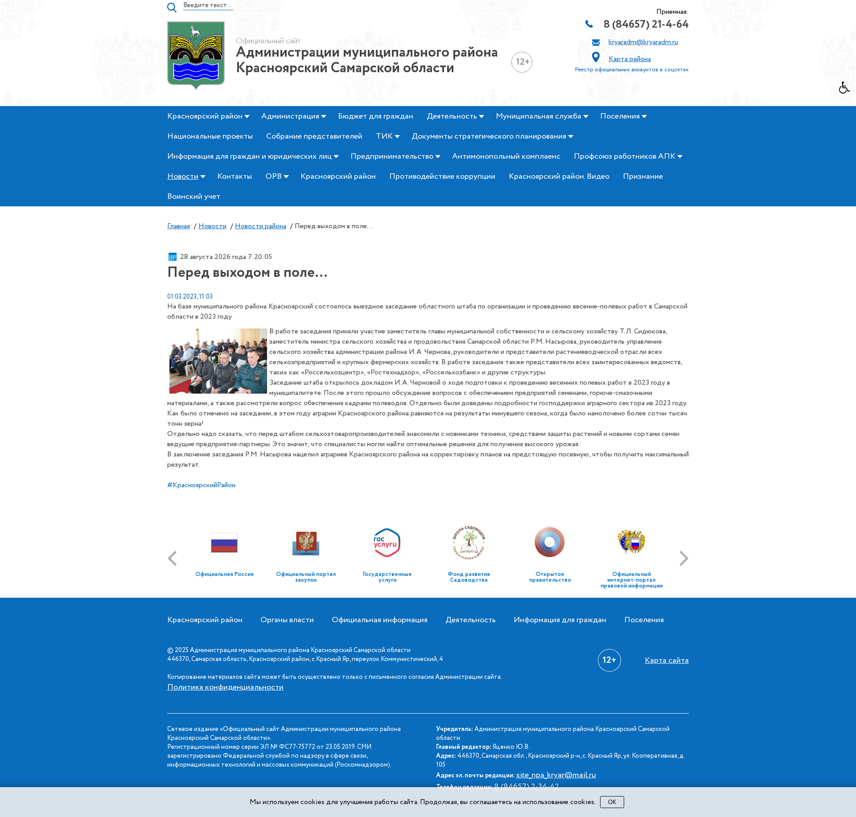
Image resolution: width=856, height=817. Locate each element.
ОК (612, 802)
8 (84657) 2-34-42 (526, 786)
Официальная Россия (224, 574)
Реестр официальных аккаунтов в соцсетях (632, 70)
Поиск (172, 7)
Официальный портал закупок (306, 577)
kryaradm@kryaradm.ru (643, 42)
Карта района (630, 59)
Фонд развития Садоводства (469, 577)
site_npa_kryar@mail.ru (556, 775)
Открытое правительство (550, 577)
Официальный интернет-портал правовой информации (632, 580)
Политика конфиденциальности (225, 687)
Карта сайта (667, 660)
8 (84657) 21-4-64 (646, 25)
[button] (847, 90)
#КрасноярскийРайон (201, 485)
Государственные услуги (387, 577)
